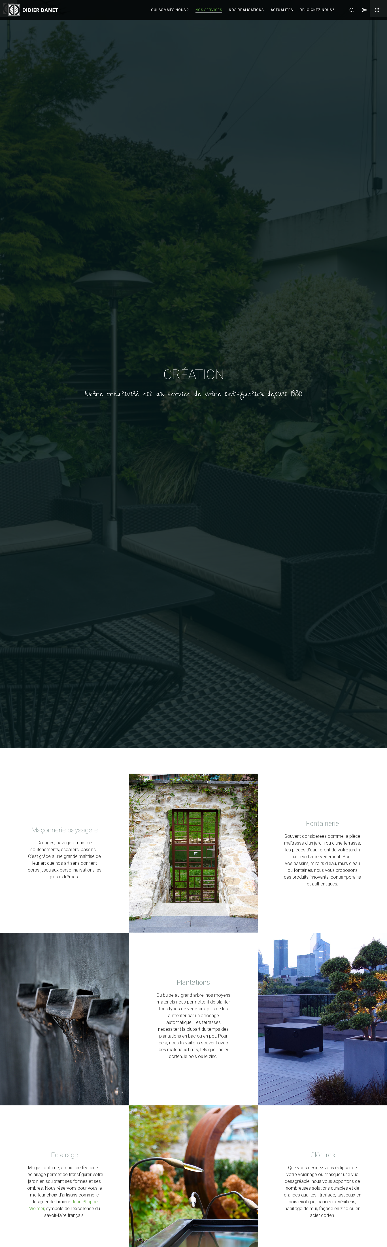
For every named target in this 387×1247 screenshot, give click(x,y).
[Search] (348, 10)
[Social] (360, 10)
